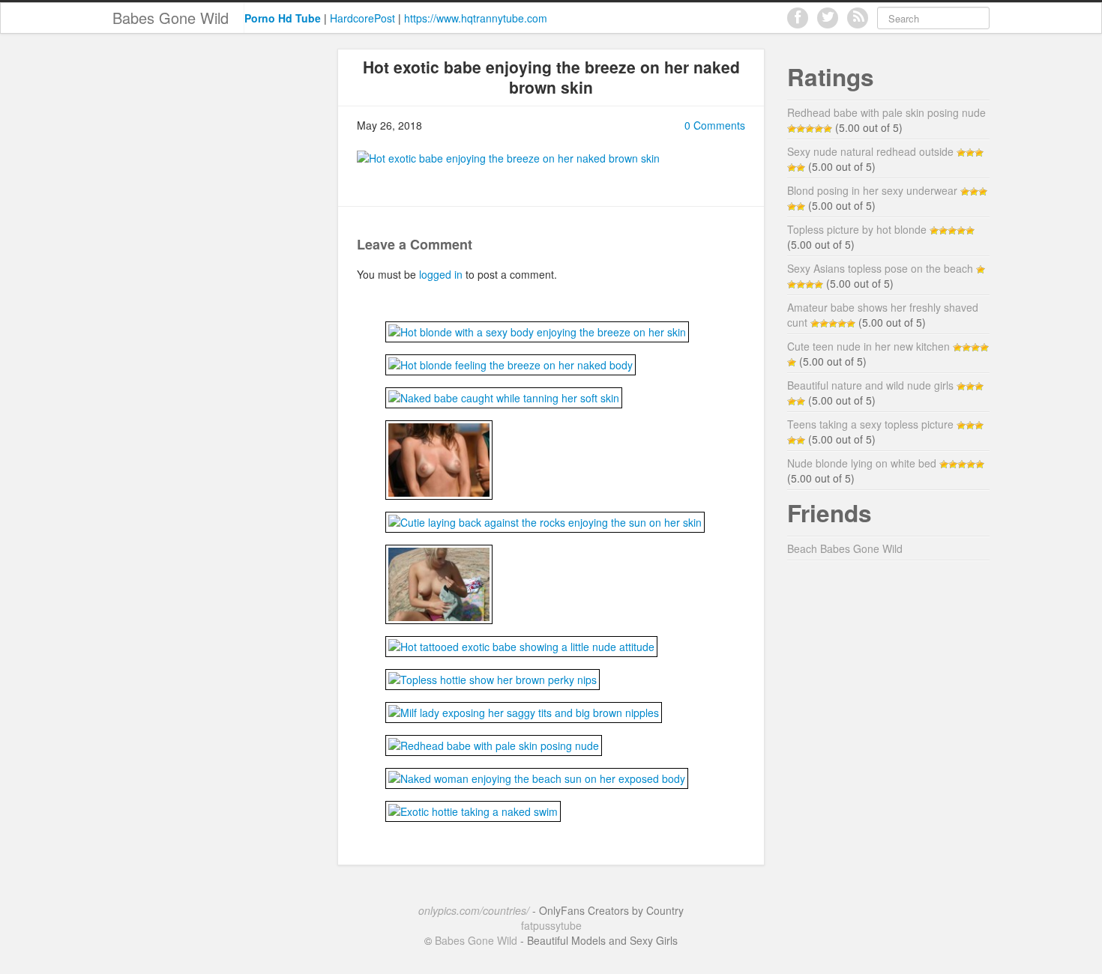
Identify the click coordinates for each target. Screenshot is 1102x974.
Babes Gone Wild (170, 17)
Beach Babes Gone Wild (845, 548)
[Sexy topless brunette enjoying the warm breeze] (439, 457)
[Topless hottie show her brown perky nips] (492, 677)
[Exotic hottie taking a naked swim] (473, 809)
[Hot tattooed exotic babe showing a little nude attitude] (521, 644)
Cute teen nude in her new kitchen (868, 346)
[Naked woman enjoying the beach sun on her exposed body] (536, 776)
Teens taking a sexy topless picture (870, 424)
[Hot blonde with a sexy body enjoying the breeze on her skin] (537, 329)
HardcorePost (362, 17)
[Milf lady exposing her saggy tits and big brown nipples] (523, 710)
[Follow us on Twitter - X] (827, 17)
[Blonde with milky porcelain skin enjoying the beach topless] (439, 582)
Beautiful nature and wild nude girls (870, 385)
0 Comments (714, 125)
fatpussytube (551, 925)
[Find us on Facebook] (797, 17)
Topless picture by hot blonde (857, 229)
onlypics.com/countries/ (473, 910)
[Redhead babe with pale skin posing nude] (493, 743)
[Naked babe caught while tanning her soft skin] (503, 395)
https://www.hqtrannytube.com (475, 17)
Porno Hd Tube (282, 17)
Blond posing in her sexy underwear (872, 190)
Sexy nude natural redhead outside (870, 151)
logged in (441, 274)
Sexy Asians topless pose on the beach (880, 268)
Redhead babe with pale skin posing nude (886, 112)
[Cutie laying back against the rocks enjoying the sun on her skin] (545, 519)
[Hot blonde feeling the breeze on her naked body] (510, 362)
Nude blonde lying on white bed (861, 463)
